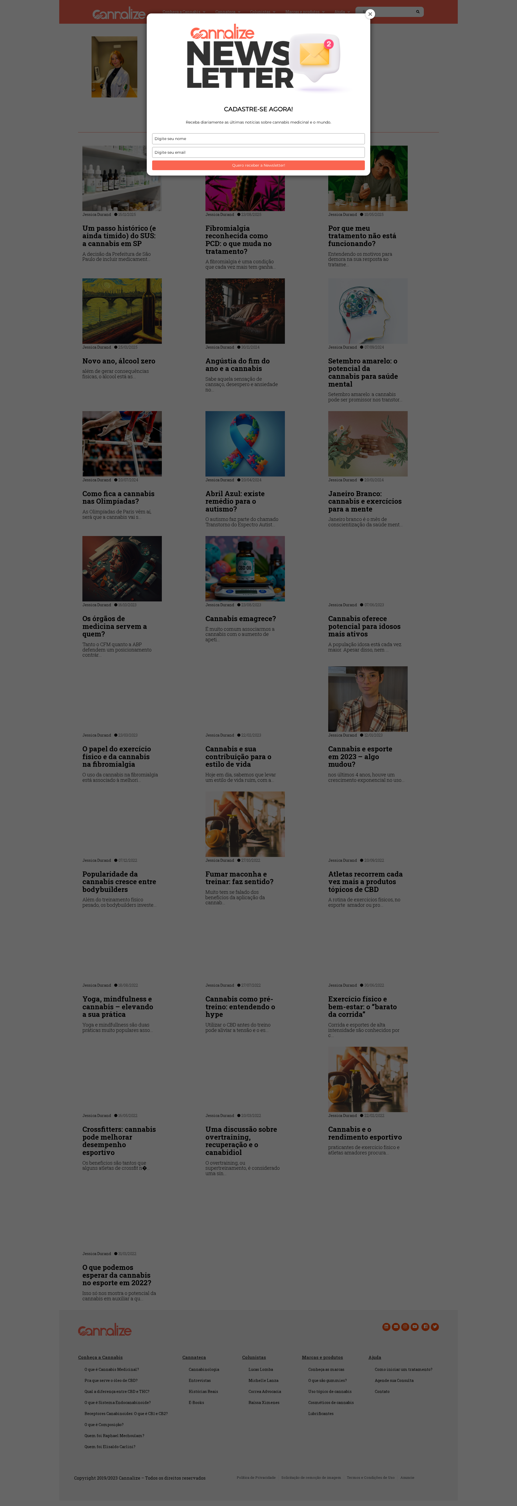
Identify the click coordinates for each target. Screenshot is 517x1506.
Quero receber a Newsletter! (258, 165)
